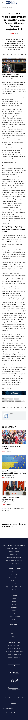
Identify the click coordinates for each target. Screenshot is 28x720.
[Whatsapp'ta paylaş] (11, 54)
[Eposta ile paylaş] (18, 54)
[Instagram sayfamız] (14, 698)
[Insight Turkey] (14, 673)
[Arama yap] (25, 2)
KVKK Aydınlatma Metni (8, 708)
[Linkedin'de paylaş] (14, 54)
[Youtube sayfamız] (22, 698)
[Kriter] (14, 665)
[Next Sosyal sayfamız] (5, 698)
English (15, 703)
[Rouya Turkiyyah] (14, 688)
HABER (12, 33)
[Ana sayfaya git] (13, 2)
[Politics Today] (14, 681)
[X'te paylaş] (7, 54)
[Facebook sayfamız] (18, 698)
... (23, 401)
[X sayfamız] (9, 698)
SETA (16, 33)
